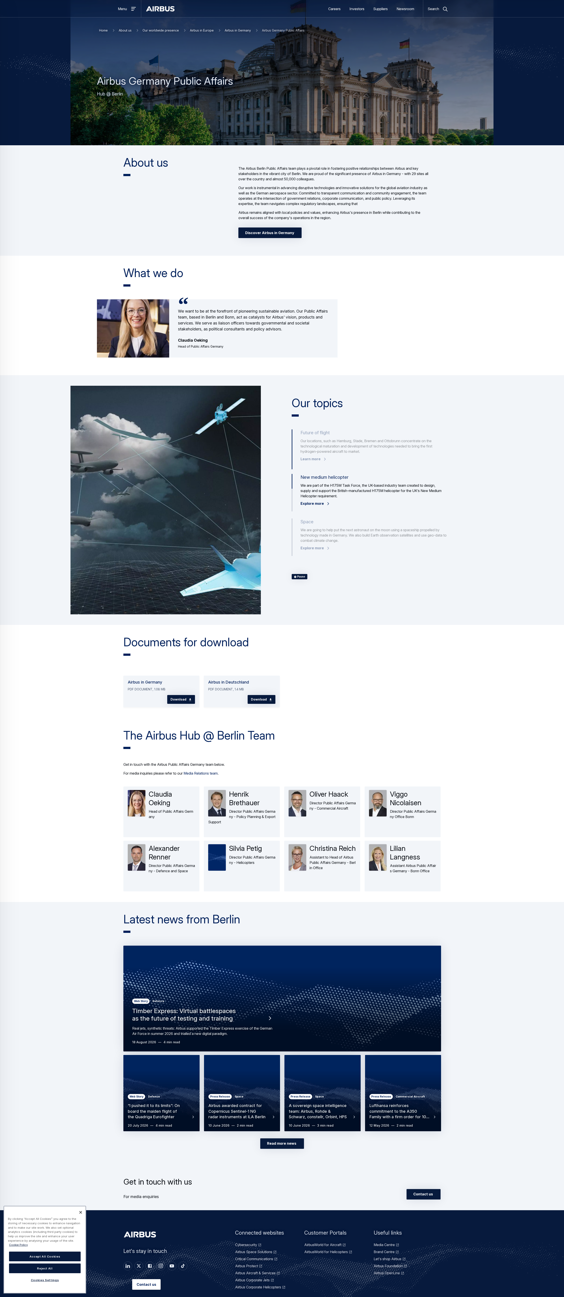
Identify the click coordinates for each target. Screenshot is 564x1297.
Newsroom (405, 9)
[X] (138, 1266)
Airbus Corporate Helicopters (258, 1287)
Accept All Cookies (45, 1256)
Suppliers (380, 9)
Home (103, 30)
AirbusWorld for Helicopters (326, 1252)
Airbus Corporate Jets (252, 1280)
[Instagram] (160, 1266)
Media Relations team (201, 773)
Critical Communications (254, 1259)
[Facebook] (149, 1266)
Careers (334, 9)
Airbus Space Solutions (253, 1252)
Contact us (146, 1284)
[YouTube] (171, 1266)
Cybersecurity (246, 1245)
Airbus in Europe (202, 30)
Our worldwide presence (161, 30)
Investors (356, 9)
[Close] (80, 1212)
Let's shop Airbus (387, 1259)
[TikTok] (182, 1266)
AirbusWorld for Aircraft (322, 1245)
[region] (45, 1249)
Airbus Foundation (388, 1266)
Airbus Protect (246, 1266)
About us (125, 30)
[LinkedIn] (127, 1266)
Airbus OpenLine (387, 1273)
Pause (301, 576)
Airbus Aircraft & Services (255, 1273)
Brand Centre (384, 1252)
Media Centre (384, 1245)
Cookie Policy (18, 1245)
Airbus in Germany (238, 30)
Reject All (45, 1268)
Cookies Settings (45, 1280)
